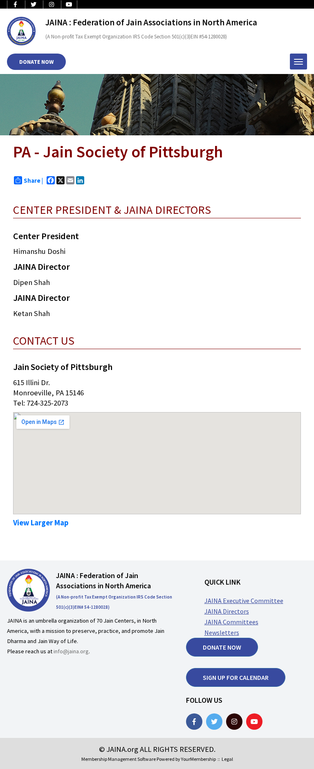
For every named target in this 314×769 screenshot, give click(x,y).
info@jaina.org (71, 651)
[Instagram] (234, 721)
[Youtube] (254, 721)
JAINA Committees (231, 622)
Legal (227, 759)
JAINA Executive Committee (243, 600)
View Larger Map (41, 522)
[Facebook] (194, 721)
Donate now (222, 647)
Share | (33, 180)
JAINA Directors (226, 611)
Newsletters (221, 632)
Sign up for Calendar (236, 677)
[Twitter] (214, 721)
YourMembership (198, 759)
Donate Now (36, 61)
